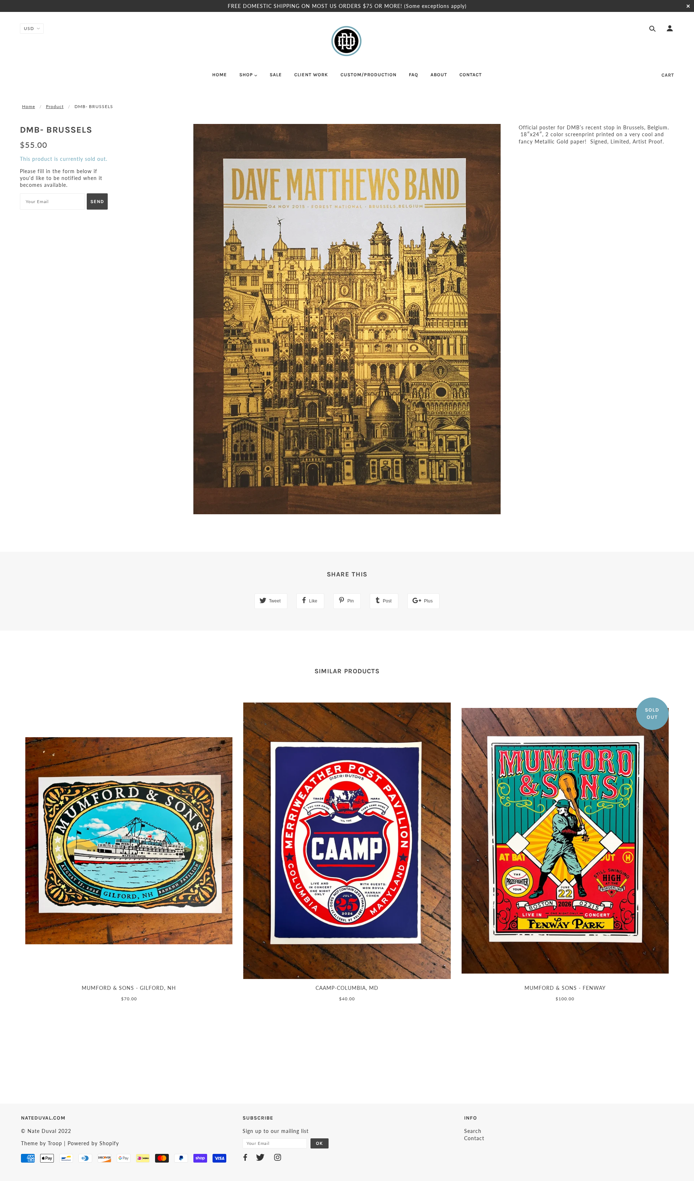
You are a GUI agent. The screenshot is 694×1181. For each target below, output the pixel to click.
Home (28, 106)
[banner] (347, 41)
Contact (474, 1138)
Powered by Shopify (93, 1143)
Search (472, 1131)
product (55, 106)
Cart (667, 75)
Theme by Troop (41, 1143)
